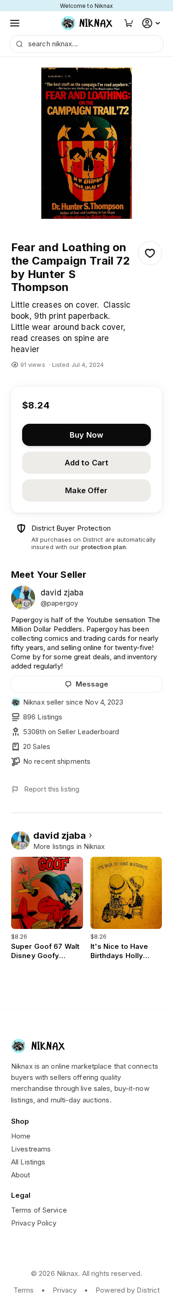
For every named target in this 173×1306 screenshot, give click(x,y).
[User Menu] (152, 23)
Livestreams (31, 1149)
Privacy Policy (34, 1223)
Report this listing (51, 789)
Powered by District (127, 1290)
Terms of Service (39, 1210)
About (20, 1174)
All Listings (28, 1161)
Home (20, 1136)
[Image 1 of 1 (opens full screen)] (86, 143)
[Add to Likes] (150, 253)
